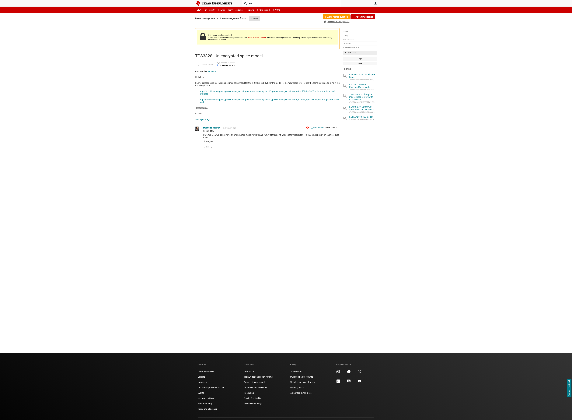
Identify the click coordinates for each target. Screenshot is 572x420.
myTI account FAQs (253, 403)
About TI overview (206, 371)
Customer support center (255, 387)
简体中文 (276, 10)
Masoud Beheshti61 (212, 128)
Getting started (263, 10)
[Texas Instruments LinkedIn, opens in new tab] (338, 382)
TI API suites (296, 371)
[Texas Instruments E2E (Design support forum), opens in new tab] (349, 382)
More (255, 18)
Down (211, 147)
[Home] (216, 3)
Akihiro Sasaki (207, 65)
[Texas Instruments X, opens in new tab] (359, 373)
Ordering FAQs (297, 387)
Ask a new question (364, 17)
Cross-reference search (254, 382)
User (375, 3)
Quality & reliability (252, 398)
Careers (201, 377)
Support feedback (569, 388)
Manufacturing (205, 403)
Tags (360, 59)
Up (204, 147)
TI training (250, 10)
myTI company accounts (301, 377)
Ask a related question (337, 17)
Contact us (249, 371)
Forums (221, 10)
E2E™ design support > (206, 10)
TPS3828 (352, 53)
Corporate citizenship (207, 409)
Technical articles (235, 10)
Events (201, 393)
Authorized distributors (300, 393)
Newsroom (203, 382)
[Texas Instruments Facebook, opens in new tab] (349, 373)
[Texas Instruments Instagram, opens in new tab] (338, 373)
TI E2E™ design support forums (258, 377)
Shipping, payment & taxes (302, 382)
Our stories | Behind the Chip (211, 387)
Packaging (249, 393)
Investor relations (206, 398)
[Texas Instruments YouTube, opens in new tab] (359, 382)
